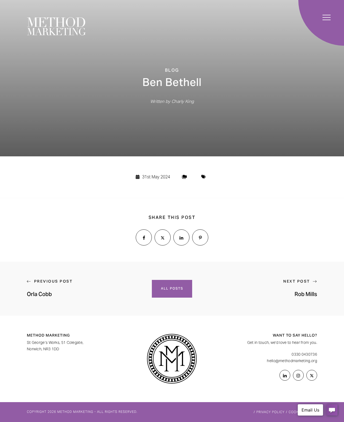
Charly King (182, 101)
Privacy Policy (270, 412)
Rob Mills (306, 295)
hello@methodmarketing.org (292, 361)
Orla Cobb (39, 295)
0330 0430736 (304, 355)
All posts (172, 288)
